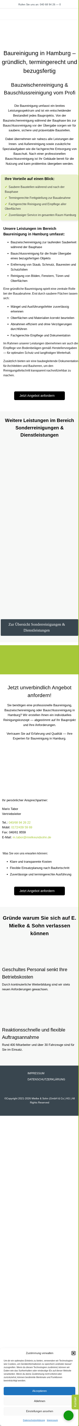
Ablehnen (39, 1401)
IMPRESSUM (36, 1073)
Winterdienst (11, 610)
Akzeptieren (39, 1390)
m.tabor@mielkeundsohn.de (32, 837)
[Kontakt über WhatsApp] (68, 1415)
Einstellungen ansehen (39, 1411)
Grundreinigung (13, 477)
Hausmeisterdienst (56, 566)
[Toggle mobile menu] (76, 14)
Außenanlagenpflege (58, 521)
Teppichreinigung (55, 477)
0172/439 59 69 (21, 827)
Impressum (52, 1420)
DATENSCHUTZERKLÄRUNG (46, 1079)
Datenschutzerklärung (34, 1420)
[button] (73, 1353)
